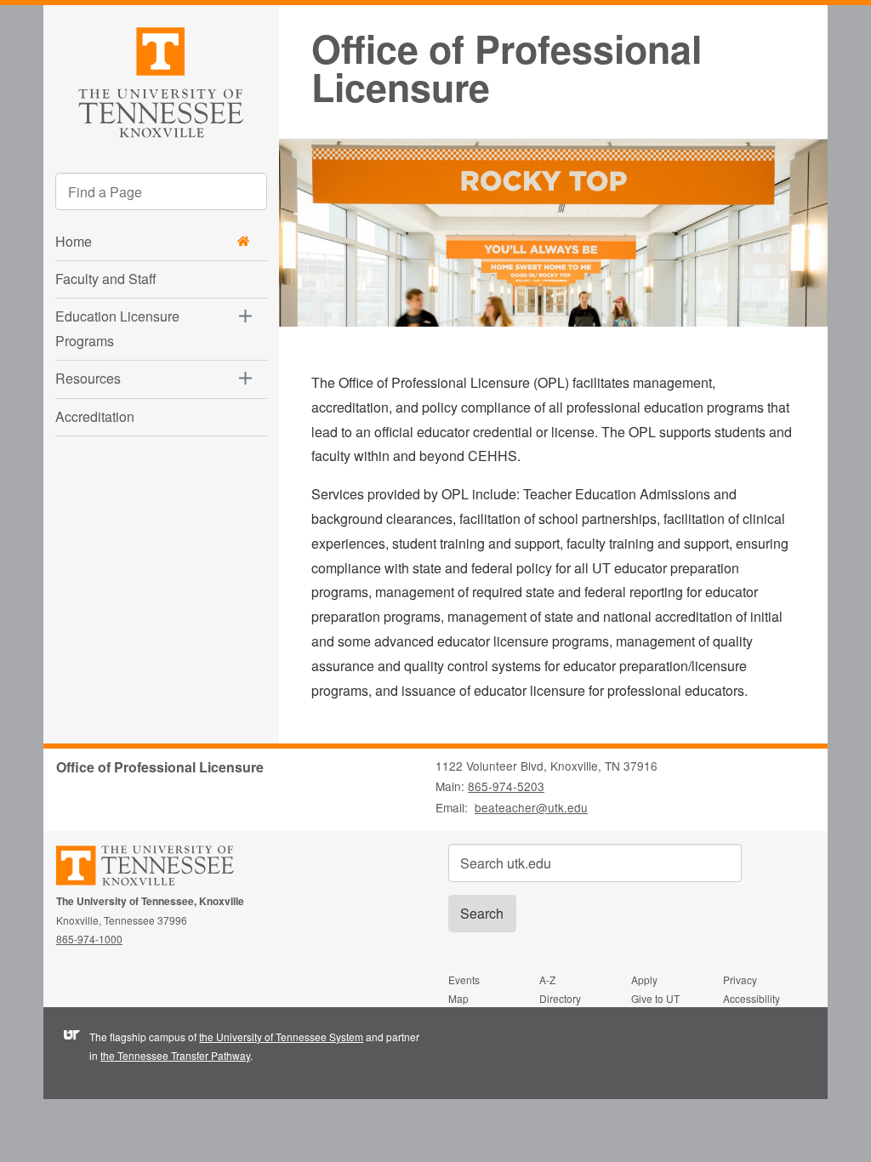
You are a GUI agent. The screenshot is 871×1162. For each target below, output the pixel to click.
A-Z (547, 979)
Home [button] (73, 241)
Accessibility (751, 998)
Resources (88, 378)
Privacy (740, 979)
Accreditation (94, 416)
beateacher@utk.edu (531, 807)
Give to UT (655, 998)
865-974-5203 (506, 786)
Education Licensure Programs (117, 328)
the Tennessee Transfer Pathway (175, 1055)
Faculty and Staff (106, 278)
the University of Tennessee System (281, 1036)
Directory (560, 998)
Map (458, 998)
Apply (644, 979)
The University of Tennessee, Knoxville (160, 79)
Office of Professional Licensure (506, 68)
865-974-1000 (89, 938)
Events (464, 979)
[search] (161, 191)
